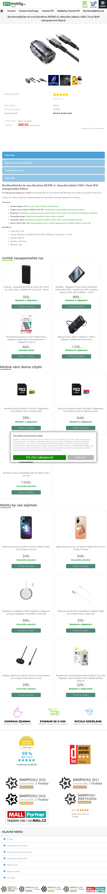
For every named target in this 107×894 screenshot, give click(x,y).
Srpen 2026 (9, 178)
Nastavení (81, 457)
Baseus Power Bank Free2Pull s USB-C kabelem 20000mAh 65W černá (76, 338)
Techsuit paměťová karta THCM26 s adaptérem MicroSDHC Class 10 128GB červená (81, 409)
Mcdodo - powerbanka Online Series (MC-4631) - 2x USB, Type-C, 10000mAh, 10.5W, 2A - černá (26, 288)
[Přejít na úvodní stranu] (14, 4)
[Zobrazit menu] (103, 4)
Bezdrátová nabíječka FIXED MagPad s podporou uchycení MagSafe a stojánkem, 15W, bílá (26, 612)
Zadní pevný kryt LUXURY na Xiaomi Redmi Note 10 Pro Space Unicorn (26, 548)
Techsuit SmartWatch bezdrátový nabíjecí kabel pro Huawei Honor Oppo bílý (81, 612)
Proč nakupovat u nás (14, 170)
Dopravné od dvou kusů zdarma (18, 163)
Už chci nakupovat (39, 457)
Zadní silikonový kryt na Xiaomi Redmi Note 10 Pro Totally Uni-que (80, 548)
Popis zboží (9, 155)
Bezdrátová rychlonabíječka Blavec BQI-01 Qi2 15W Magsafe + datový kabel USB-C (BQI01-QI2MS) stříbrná (80, 678)
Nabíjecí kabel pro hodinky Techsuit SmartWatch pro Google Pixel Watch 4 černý (26, 676)
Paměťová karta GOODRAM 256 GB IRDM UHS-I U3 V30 (26, 474)
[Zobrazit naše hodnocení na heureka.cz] (26, 765)
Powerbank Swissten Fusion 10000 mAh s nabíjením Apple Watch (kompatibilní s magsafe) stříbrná (26, 339)
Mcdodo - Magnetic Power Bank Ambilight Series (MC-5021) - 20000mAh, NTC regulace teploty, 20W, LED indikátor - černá (76, 290)
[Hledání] (85, 4)
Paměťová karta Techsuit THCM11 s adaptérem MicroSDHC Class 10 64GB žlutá (26, 409)
